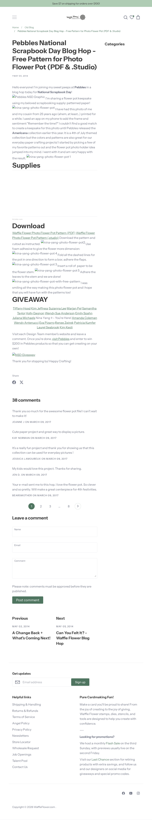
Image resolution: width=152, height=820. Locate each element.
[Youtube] (131, 793)
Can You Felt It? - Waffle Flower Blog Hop (73, 638)
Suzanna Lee (57, 308)
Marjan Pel (74, 308)
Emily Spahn (83, 313)
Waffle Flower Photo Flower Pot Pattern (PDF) (43, 233)
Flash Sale (113, 743)
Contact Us (20, 767)
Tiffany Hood (22, 308)
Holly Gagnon (35, 313)
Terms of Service (23, 717)
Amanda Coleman (84, 318)
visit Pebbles (61, 339)
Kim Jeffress (39, 308)
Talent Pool (19, 761)
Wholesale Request (25, 748)
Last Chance (100, 759)
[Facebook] (123, 793)
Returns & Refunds (25, 711)
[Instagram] (138, 793)
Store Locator (21, 742)
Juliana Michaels (23, 318)
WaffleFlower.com (45, 807)
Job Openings (21, 754)
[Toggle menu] (14, 17)
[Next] (78, 507)
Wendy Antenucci (26, 323)
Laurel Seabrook (48, 327)
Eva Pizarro (46, 323)
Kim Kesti (66, 327)
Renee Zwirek (64, 323)
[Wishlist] (131, 18)
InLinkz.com (17, 219)
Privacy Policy (21, 729)
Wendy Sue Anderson (60, 313)
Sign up (80, 682)
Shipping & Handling (26, 704)
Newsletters (20, 735)
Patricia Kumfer (85, 323)
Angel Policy (20, 723)
